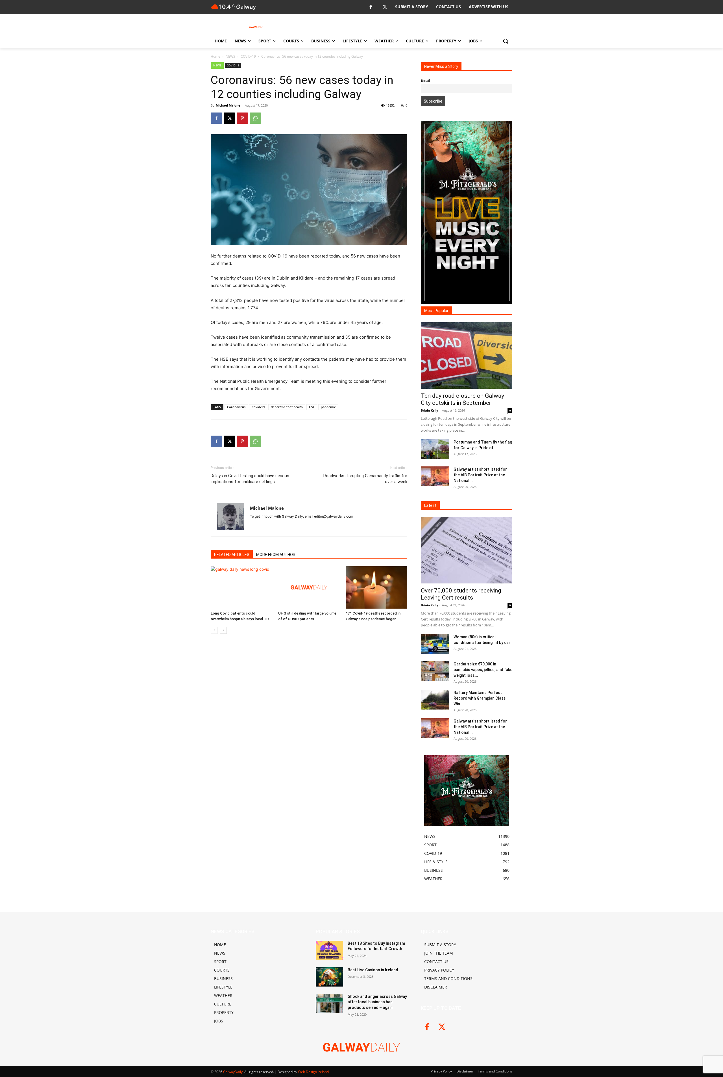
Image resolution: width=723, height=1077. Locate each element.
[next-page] (223, 630)
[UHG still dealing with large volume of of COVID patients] (309, 587)
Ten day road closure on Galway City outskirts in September (462, 399)
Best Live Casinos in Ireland (373, 970)
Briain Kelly (429, 410)
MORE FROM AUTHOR (275, 554)
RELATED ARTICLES (231, 554)
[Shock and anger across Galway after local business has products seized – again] (329, 1003)
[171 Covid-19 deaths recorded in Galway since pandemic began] (376, 587)
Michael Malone (228, 105)
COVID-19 (248, 56)
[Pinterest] (242, 118)
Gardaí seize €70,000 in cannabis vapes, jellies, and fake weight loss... (483, 670)
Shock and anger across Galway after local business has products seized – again (377, 1002)
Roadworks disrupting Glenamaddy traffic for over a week (365, 478)
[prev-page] (214, 630)
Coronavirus (236, 407)
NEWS (230, 56)
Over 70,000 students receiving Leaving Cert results (461, 594)
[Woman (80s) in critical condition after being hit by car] (435, 644)
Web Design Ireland (313, 1071)
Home (215, 56)
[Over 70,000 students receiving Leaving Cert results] (466, 550)
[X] (384, 7)
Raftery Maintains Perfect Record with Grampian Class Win (480, 698)
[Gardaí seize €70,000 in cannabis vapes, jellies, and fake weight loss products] (435, 671)
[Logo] (256, 27)
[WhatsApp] (255, 118)
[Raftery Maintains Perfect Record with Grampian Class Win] (435, 700)
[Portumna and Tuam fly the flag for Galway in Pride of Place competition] (435, 449)
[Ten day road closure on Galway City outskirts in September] (466, 355)
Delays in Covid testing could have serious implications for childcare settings (250, 478)
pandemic (328, 407)
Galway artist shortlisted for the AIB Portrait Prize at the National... (480, 475)
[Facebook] (370, 7)
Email (425, 80)
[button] (505, 41)
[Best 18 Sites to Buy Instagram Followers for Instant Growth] (329, 950)
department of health (287, 407)
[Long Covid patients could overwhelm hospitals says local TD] (241, 587)
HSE (312, 407)
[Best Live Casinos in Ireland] (329, 977)
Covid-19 (258, 407)
